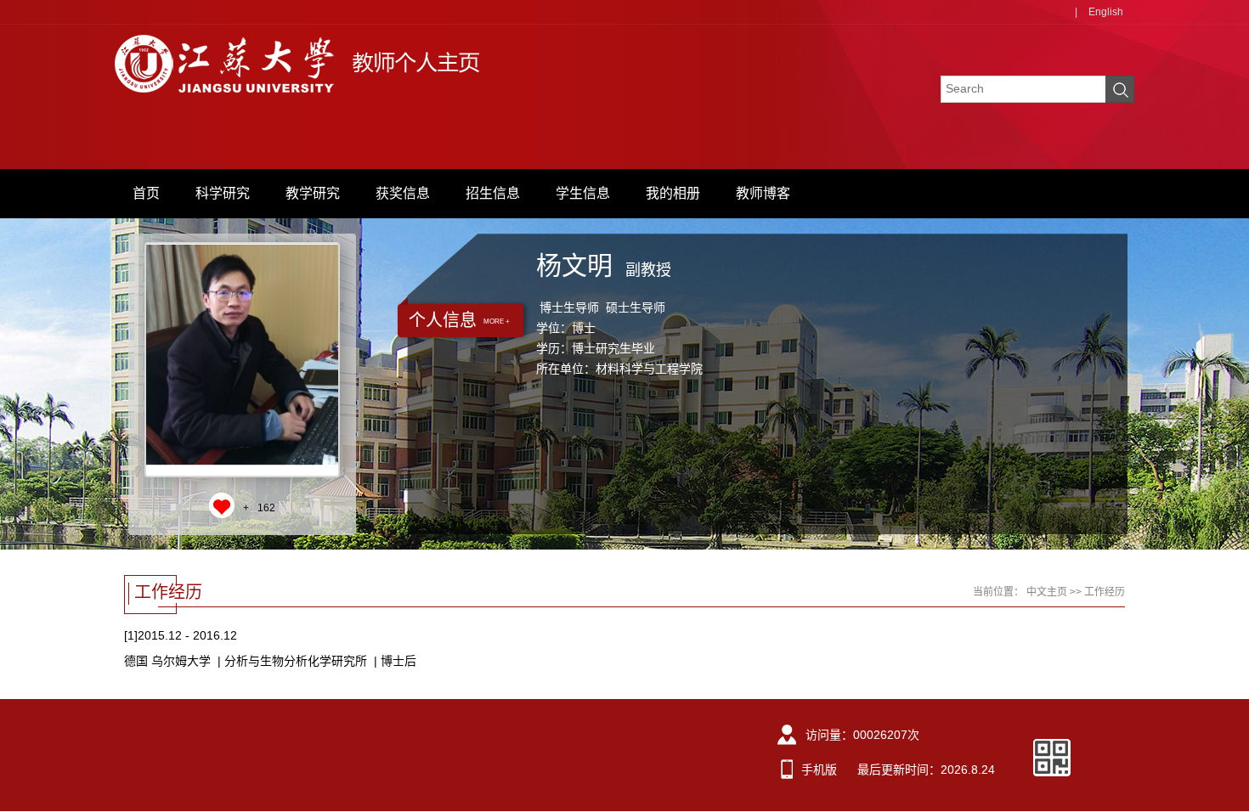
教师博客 (763, 193)
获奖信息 (403, 193)
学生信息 (583, 193)
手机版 (819, 769)
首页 (146, 193)
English (1105, 12)
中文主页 (1046, 592)
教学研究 (312, 193)
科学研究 (222, 193)
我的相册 (673, 193)
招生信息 (493, 193)
